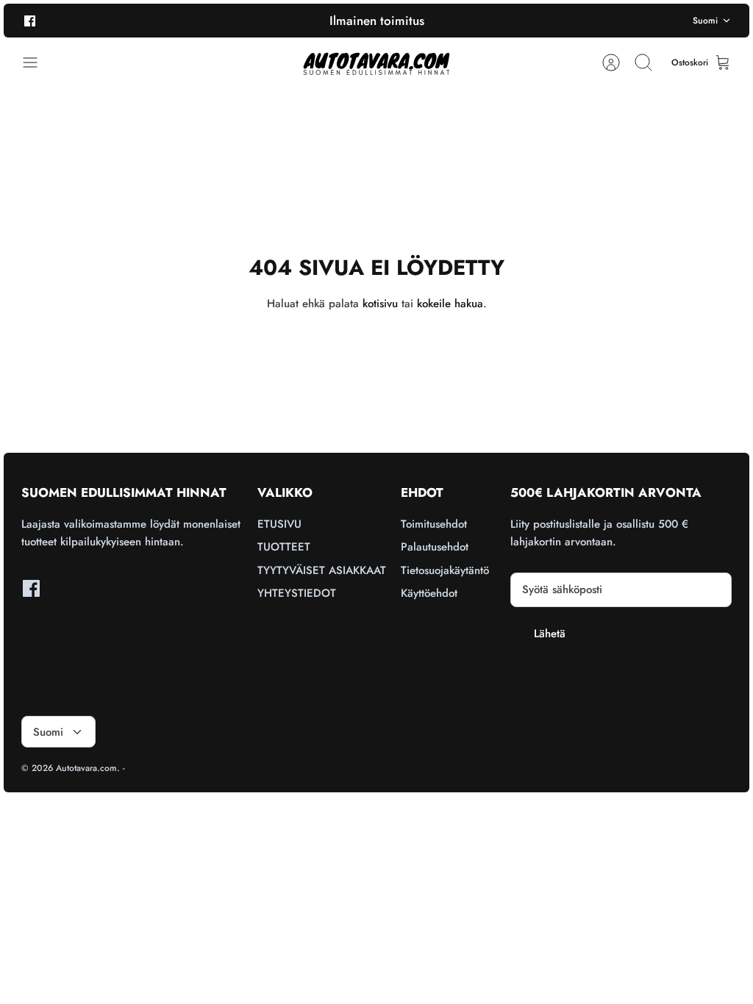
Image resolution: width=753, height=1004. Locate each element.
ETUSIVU (279, 524)
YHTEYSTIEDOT (296, 593)
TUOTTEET (283, 547)
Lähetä (549, 633)
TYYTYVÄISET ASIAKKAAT (321, 570)
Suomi (705, 20)
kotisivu (380, 303)
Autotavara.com (86, 768)
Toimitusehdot (434, 524)
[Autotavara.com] (376, 63)
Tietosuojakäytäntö (445, 570)
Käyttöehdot (429, 593)
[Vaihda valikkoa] (37, 62)
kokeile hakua (450, 303)
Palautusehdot (434, 547)
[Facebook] (29, 20)
